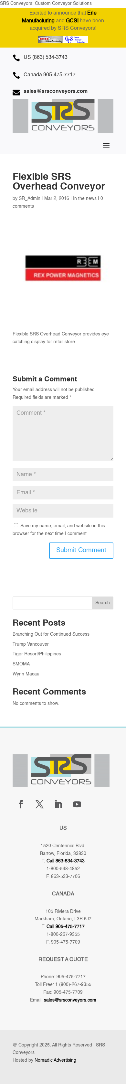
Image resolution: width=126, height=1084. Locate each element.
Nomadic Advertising (55, 1060)
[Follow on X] (39, 804)
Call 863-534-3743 (66, 861)
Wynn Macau (26, 674)
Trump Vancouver (31, 644)
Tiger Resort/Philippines (37, 654)
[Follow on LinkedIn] (58, 804)
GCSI (72, 21)
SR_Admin (29, 198)
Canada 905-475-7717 (50, 75)
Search (102, 603)
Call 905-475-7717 (66, 927)
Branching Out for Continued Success (51, 634)
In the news (85, 198)
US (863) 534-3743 (46, 57)
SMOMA (21, 664)
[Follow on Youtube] (77, 804)
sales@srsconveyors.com (70, 1000)
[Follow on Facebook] (21, 804)
